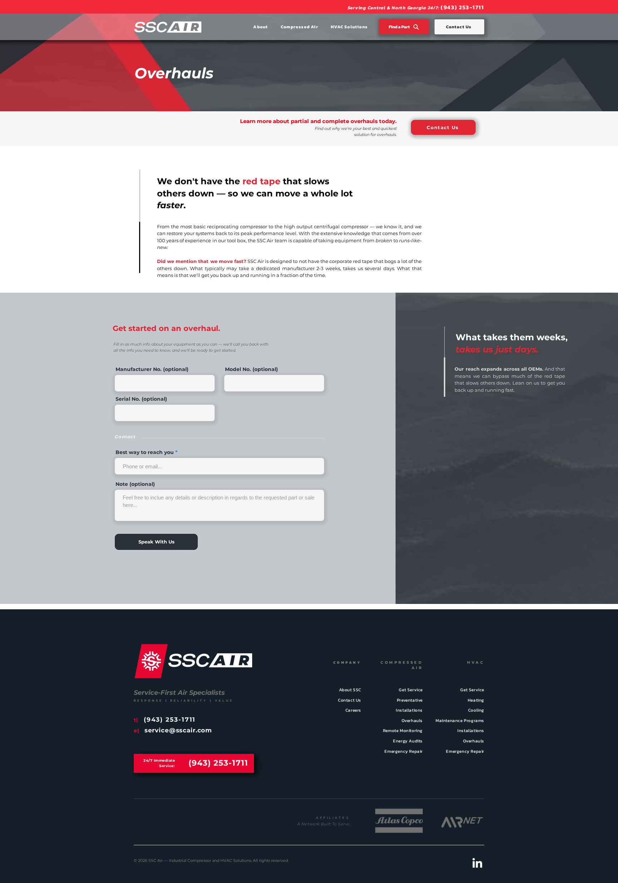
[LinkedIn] (477, 863)
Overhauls (412, 720)
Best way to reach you (145, 452)
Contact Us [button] (349, 700)
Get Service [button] (472, 690)
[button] (254, 27)
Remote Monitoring (403, 730)
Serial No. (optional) (141, 398)
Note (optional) (135, 484)
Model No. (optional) (251, 369)
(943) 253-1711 (462, 7)
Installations (409, 710)
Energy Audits (408, 741)
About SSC (350, 690)
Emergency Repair (403, 751)
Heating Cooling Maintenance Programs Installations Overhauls (460, 720)
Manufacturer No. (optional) (152, 369)
